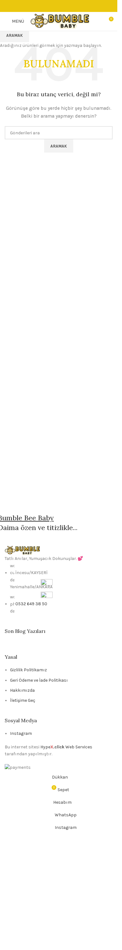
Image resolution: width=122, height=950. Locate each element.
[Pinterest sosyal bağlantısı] (59, 6)
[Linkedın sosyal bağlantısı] (66, 6)
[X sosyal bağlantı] (51, 6)
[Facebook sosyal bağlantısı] (44, 6)
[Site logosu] (59, 21)
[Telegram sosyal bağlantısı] (74, 6)
